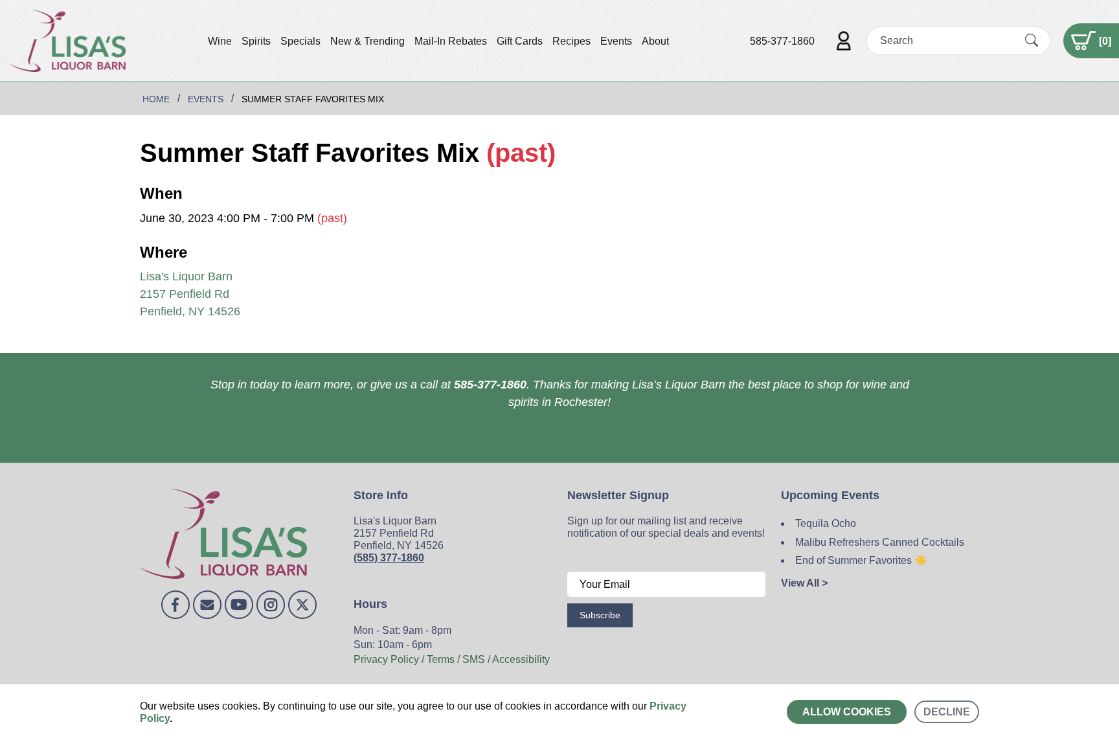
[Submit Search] (1031, 40)
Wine (220, 41)
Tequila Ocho (825, 523)
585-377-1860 (782, 41)
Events (616, 41)
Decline (946, 711)
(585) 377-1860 (389, 557)
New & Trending (367, 41)
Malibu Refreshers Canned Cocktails (879, 542)
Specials (300, 41)
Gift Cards (520, 41)
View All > (804, 583)
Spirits (256, 41)
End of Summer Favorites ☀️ (861, 560)
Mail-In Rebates (450, 41)
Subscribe (600, 615)
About (655, 41)
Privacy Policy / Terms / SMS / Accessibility (452, 659)
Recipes (571, 41)
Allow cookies (846, 711)
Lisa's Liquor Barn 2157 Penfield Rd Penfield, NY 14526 (190, 294)
